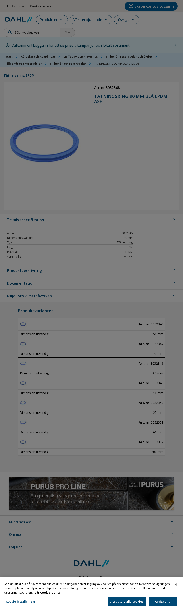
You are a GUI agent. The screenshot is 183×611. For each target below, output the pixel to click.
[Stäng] (176, 584)
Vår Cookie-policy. (48, 592)
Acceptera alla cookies (126, 601)
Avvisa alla (162, 601)
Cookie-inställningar (21, 601)
